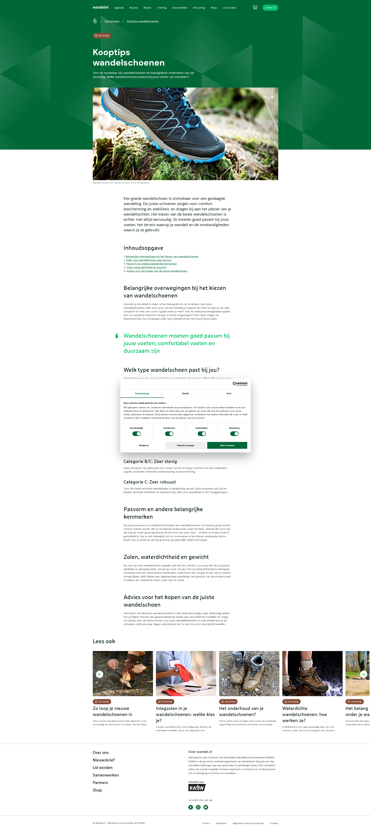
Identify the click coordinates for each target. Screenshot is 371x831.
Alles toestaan (227, 445)
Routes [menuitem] (133, 7)
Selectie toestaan (185, 445)
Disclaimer (221, 823)
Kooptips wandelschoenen (143, 21)
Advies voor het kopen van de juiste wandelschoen (156, 271)
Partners (100, 783)
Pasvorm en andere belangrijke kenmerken (151, 263)
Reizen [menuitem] (147, 7)
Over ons (101, 753)
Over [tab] (229, 393)
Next (363, 674)
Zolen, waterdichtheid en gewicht (147, 267)
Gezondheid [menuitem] (179, 7)
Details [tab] (185, 393)
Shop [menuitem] (214, 7)
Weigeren (144, 445)
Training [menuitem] (162, 7)
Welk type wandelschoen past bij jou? (149, 260)
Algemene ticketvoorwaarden (248, 823)
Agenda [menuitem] (119, 7)
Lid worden (103, 768)
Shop (97, 790)
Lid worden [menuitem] (229, 7)
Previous (99, 674)
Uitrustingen (112, 21)
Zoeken (269, 7)
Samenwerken (106, 775)
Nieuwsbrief (103, 760)
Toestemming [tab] (142, 393)
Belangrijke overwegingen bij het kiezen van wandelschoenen (162, 256)
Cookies (274, 823)
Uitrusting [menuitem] (199, 7)
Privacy (206, 823)
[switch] (169, 433)
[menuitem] (101, 7)
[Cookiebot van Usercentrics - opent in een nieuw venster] (235, 384)
